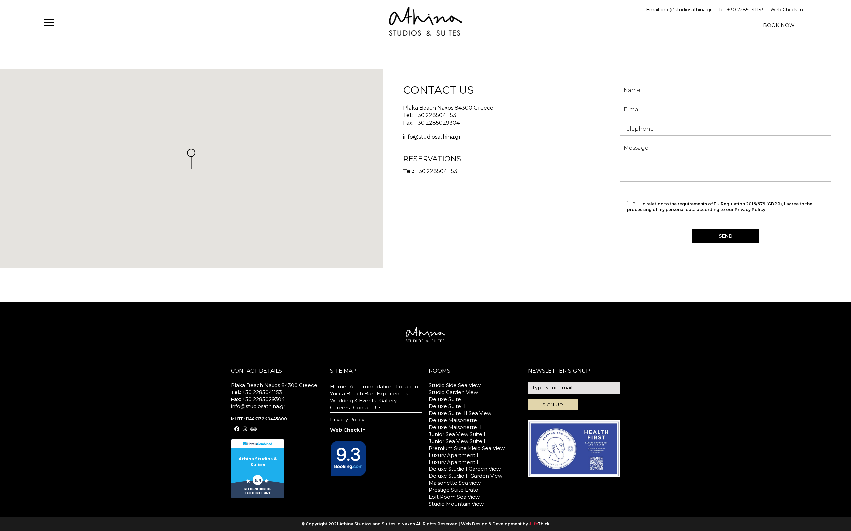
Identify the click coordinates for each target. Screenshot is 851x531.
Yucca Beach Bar (351, 393)
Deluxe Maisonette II (455, 427)
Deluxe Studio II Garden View (465, 476)
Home (338, 386)
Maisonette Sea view (455, 483)
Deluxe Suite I (446, 399)
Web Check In (786, 10)
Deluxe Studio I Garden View (465, 469)
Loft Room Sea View (454, 497)
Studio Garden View (453, 392)
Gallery (388, 400)
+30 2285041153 (745, 10)
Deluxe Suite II (447, 406)
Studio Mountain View (456, 504)
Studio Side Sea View (455, 385)
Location (407, 386)
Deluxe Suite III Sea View (460, 413)
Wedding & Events (353, 400)
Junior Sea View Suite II (458, 441)
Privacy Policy (750, 209)
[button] (191, 159)
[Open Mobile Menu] (49, 23)
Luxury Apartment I (453, 455)
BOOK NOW (779, 25)
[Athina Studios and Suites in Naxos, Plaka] (425, 21)
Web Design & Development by (505, 523)
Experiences (392, 393)
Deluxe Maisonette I (454, 420)
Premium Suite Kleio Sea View (467, 448)
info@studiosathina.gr (686, 10)
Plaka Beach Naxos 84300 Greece (448, 108)
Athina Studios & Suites (258, 461)
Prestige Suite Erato (453, 490)
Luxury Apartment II (454, 462)
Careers (340, 407)
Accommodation (371, 386)
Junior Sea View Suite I (457, 434)
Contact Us (367, 407)
